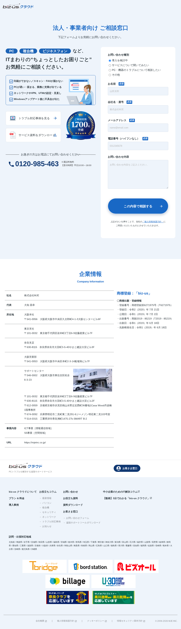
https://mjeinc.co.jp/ (35, 442)
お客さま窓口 (126, 468)
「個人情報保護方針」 (153, 221)
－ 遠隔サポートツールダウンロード (82, 522)
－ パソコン (45, 503)
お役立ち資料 (70, 498)
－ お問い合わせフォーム (76, 518)
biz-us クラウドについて (23, 491)
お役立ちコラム (48, 491)
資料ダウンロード (73, 504)
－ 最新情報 (45, 498)
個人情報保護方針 (67, 621)
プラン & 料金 (16, 498)
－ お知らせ (45, 526)
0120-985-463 (33, 164)
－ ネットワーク (47, 517)
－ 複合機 (44, 507)
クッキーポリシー (97, 621)
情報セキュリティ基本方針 (131, 621)
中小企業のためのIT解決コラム (121, 491)
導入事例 (14, 504)
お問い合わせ (70, 491)
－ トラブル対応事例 (50, 521)
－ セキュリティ (47, 512)
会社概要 (41, 621)
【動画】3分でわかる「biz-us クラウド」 (127, 498)
